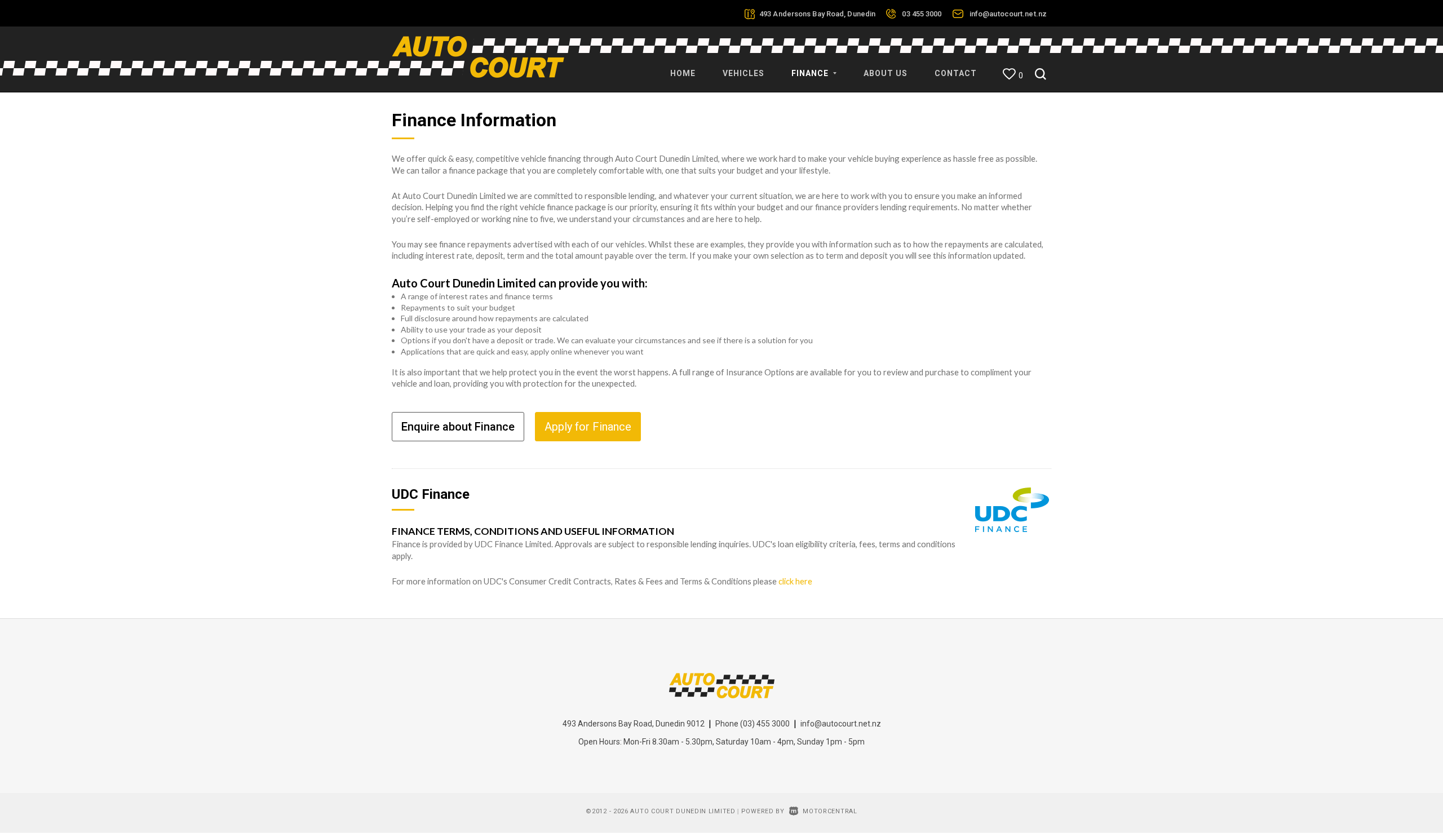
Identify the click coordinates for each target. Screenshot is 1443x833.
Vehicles (743, 73)
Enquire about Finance (458, 426)
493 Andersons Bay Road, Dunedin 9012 (634, 723)
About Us (886, 73)
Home (683, 73)
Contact (956, 73)
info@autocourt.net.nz (1008, 14)
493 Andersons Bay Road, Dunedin (817, 14)
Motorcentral (830, 811)
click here (795, 581)
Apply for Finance (588, 426)
